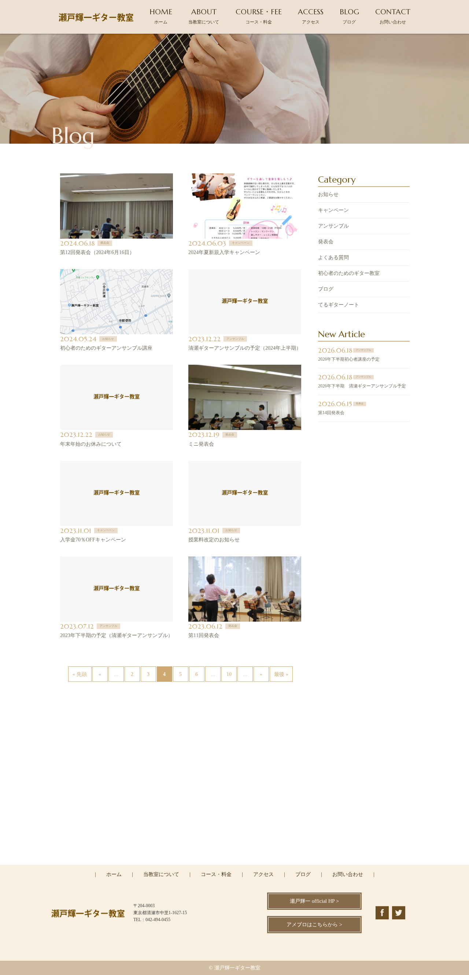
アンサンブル (333, 226)
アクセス (263, 874)
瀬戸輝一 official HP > (314, 901)
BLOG (349, 16)
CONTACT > (235, 864)
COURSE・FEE (259, 16)
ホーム (114, 874)
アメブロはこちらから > (314, 924)
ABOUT (203, 16)
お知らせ (328, 194)
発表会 (325, 241)
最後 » (281, 674)
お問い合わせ (347, 874)
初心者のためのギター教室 (349, 273)
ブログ (325, 289)
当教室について (161, 874)
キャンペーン (333, 210)
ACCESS (311, 16)
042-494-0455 (239, 832)
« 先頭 (80, 674)
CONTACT (392, 16)
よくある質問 (333, 257)
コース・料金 (216, 874)
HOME (160, 16)
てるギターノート (338, 305)
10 (229, 674)
